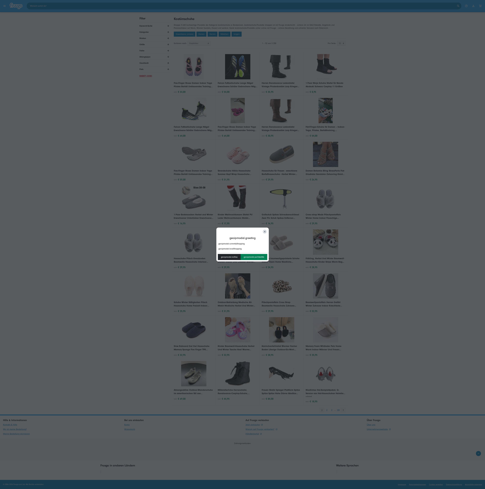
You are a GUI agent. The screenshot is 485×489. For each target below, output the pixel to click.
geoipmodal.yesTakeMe (254, 257)
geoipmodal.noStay (229, 257)
